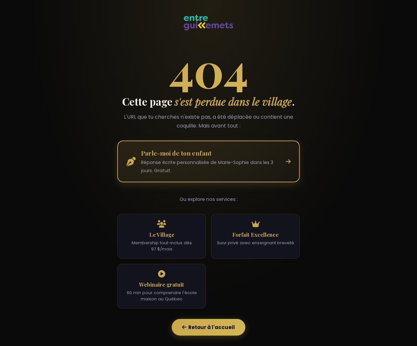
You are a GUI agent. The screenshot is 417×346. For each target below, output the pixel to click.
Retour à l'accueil (210, 327)
